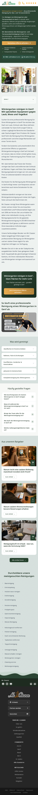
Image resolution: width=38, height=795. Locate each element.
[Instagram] (7, 683)
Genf (19, 749)
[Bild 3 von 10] (20, 88)
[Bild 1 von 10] (5, 88)
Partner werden (15, 708)
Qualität (19, 737)
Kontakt (19, 778)
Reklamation (19, 774)
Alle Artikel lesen (19, 560)
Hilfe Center (19, 771)
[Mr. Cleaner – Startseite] (19, 694)
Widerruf (12, 790)
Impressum (29, 790)
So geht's (19, 727)
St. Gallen (19, 759)
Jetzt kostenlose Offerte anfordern (20, 291)
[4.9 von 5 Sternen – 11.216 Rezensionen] (31, 3)
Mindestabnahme (19, 730)
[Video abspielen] (19, 322)
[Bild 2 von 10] (12, 88)
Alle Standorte (19, 762)
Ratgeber (19, 781)
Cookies (25, 792)
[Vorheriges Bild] (5, 75)
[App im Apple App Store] (31, 683)
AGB (6, 790)
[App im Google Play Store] (34, 683)
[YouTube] (10, 683)
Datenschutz (20, 790)
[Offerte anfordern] (19, 3)
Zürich (19, 746)
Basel (19, 752)
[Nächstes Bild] (33, 75)
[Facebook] (3, 683)
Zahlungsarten (19, 734)
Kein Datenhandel (15, 792)
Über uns (19, 724)
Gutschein (13, 714)
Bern (19, 756)
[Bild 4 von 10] (28, 88)
